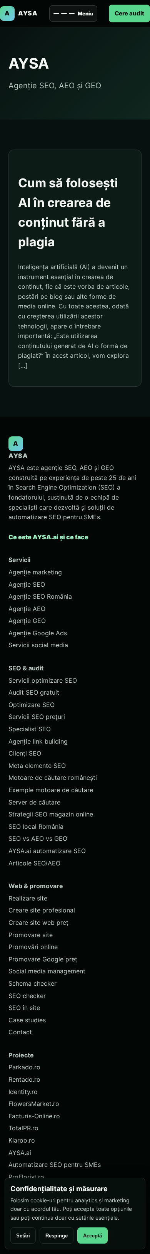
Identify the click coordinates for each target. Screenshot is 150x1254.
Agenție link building (38, 741)
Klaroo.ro (21, 1140)
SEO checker (27, 996)
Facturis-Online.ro (34, 1116)
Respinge (56, 1236)
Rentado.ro (24, 1079)
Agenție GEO (27, 620)
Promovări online (33, 947)
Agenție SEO (26, 584)
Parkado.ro (24, 1067)
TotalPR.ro (23, 1128)
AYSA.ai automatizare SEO (47, 851)
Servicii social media (38, 645)
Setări (23, 1236)
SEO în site (24, 1008)
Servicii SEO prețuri (36, 716)
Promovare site (30, 935)
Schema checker (32, 983)
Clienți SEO (24, 753)
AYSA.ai (19, 1152)
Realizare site (27, 898)
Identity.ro (23, 1092)
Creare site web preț (38, 922)
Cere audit (129, 13)
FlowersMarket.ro (33, 1104)
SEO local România (35, 826)
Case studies (27, 1020)
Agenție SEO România (40, 596)
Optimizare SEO (31, 705)
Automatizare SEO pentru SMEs (54, 1164)
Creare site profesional (41, 910)
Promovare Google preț (42, 959)
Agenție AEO (26, 609)
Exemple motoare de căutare (50, 790)
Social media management (46, 971)
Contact (20, 1032)
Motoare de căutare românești (52, 777)
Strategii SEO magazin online (50, 814)
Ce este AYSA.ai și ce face (48, 537)
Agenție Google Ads (37, 633)
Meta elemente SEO (37, 765)
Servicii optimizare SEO (42, 680)
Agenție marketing (35, 572)
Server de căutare (34, 802)
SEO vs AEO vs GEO (37, 838)
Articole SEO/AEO (34, 863)
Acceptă (92, 1236)
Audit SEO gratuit (33, 692)
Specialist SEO (29, 729)
